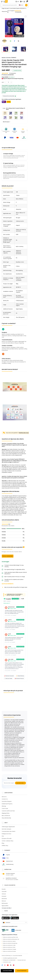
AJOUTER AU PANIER (7, 970)
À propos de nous (22, 960)
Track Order (5, 808)
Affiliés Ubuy (5, 845)
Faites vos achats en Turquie (9, 949)
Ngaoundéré (5, 905)
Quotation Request (7, 801)
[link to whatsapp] (10, 41)
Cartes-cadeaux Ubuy (7, 841)
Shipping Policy (5, 813)
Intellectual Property (7, 803)
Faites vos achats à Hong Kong (10, 943)
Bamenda (4, 898)
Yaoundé (4, 891)
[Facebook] (3, 965)
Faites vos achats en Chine (9, 947)
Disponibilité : (5, 77)
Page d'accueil (5, 8)
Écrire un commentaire (8, 556)
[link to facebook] (14, 41)
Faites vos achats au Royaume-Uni (11, 939)
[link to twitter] (18, 41)
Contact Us (5, 799)
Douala (3, 889)
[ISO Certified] (15, 930)
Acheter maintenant (21, 970)
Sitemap (4, 806)
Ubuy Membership (6, 818)
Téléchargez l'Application (8, 826)
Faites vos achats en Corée (9, 945)
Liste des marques (6, 829)
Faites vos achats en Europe (9, 951)
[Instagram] (5, 965)
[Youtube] (8, 965)
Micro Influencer (6, 815)
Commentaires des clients (8, 831)
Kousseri (4, 896)
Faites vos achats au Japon (9, 941)
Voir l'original (10, 10)
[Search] (26, 5)
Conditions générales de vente (10, 958)
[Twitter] (11, 965)
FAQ (3, 836)
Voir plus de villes (6, 908)
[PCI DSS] (5, 930)
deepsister (4, 11)
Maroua (4, 901)
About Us (4, 796)
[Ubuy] (6, 1)
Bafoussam (5, 903)
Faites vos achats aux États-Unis (10, 937)
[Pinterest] (14, 965)
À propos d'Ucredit (6, 838)
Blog (3, 843)
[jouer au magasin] (14, 918)
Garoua (4, 894)
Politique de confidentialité (9, 960)
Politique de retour (6, 833)
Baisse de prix (17, 70)
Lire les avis (6, 603)
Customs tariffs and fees (8, 811)
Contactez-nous (7, 962)
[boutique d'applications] (6, 918)
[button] (17, 1)
